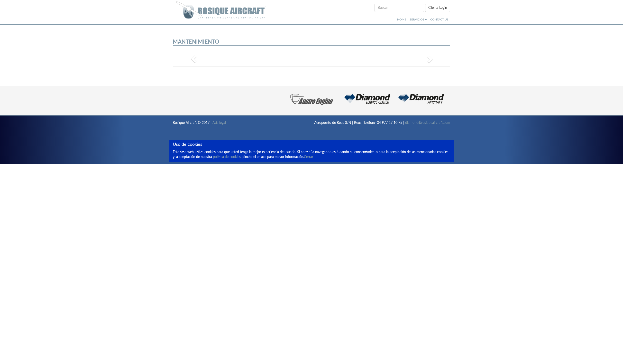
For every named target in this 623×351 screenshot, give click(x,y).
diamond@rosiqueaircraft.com (427, 123)
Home (401, 19)
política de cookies (227, 157)
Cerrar (308, 157)
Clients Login (437, 8)
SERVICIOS (417, 19)
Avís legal (219, 123)
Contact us (439, 19)
